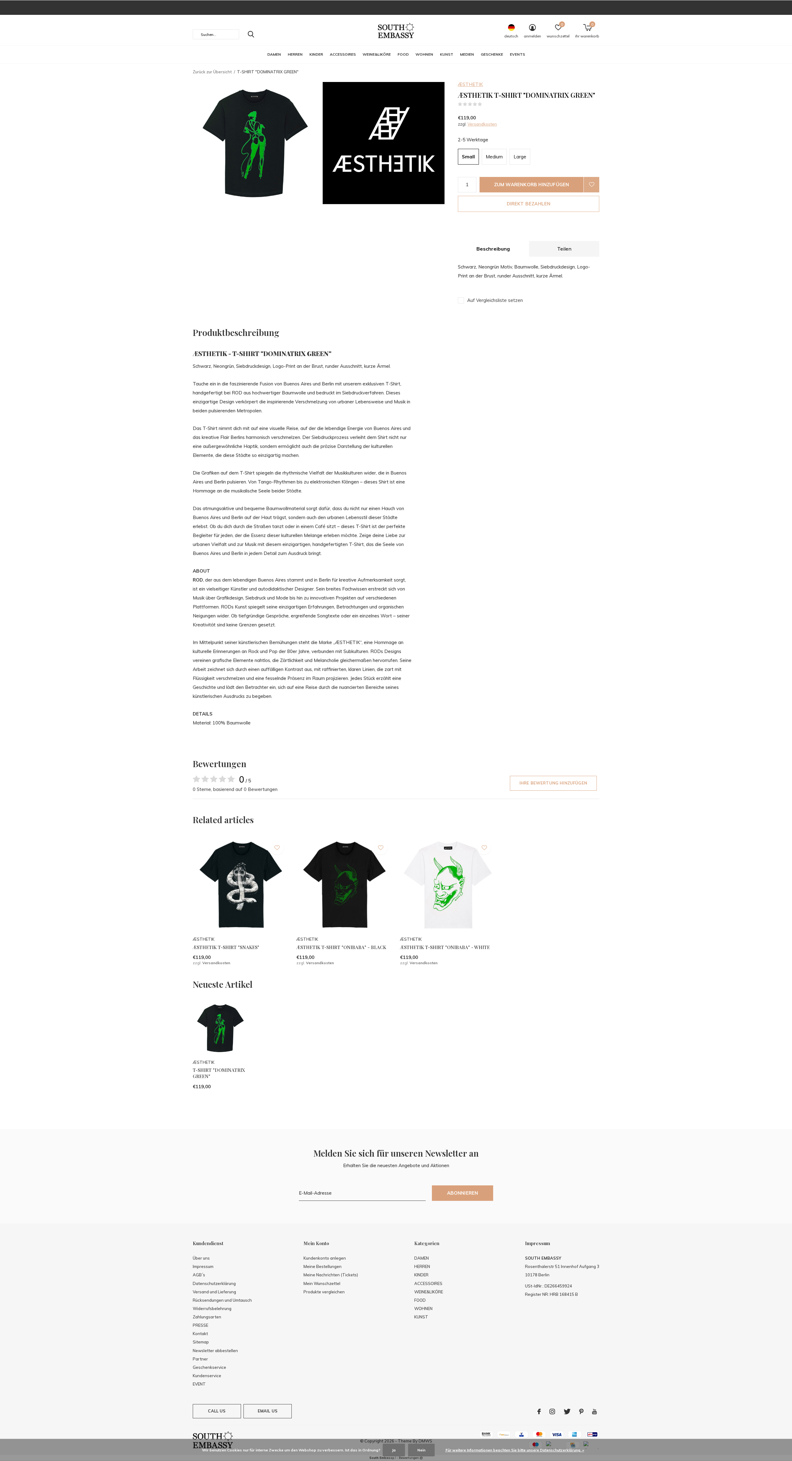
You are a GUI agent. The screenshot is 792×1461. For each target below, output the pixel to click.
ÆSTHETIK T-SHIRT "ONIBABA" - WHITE (445, 947)
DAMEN (274, 54)
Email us (268, 1410)
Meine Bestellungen (322, 1266)
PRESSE (200, 1325)
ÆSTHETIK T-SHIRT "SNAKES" (226, 947)
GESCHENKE (492, 54)
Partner (200, 1358)
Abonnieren (462, 1193)
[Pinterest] (581, 1411)
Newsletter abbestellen (215, 1350)
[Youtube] (594, 1411)
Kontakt (200, 1333)
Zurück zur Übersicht (212, 71)
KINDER (316, 54)
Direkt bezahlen (529, 204)
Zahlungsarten (207, 1316)
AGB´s (199, 1274)
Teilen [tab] (564, 249)
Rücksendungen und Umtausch (222, 1300)
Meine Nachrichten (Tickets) (330, 1274)
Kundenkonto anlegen (324, 1258)
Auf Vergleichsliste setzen (495, 300)
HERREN (295, 54)
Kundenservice (207, 1375)
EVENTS (517, 54)
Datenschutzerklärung (214, 1283)
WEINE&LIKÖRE (377, 54)
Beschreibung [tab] (493, 249)
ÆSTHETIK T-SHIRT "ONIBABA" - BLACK (341, 947)
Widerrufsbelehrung (212, 1308)
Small (468, 157)
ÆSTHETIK (470, 84)
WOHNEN (424, 54)
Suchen (251, 34)
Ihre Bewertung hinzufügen (553, 782)
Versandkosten (482, 124)
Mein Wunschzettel (321, 1283)
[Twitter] (567, 1411)
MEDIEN (467, 54)
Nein (421, 1450)
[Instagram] (552, 1411)
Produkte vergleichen (324, 1291)
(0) (486, 104)
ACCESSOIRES (343, 54)
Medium (494, 157)
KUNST (446, 54)
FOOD (403, 54)
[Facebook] (539, 1411)
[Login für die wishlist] (591, 184)
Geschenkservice (209, 1367)
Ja (394, 1450)
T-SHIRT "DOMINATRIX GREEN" (219, 1073)
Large (520, 157)
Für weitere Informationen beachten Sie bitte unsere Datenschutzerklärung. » (515, 1450)
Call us (217, 1410)
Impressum (203, 1266)
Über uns (201, 1258)
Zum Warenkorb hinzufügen (531, 184)
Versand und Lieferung (214, 1291)
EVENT (199, 1384)
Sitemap (201, 1341)
